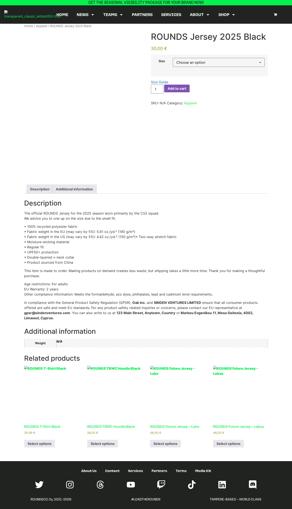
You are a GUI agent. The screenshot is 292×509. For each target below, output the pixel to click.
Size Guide (159, 82)
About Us (89, 470)
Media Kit (203, 470)
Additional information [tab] (74, 189)
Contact (112, 470)
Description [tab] (40, 189)
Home (62, 14)
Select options (40, 443)
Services (171, 14)
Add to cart (177, 88)
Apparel (41, 26)
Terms (181, 470)
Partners (142, 14)
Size (162, 61)
